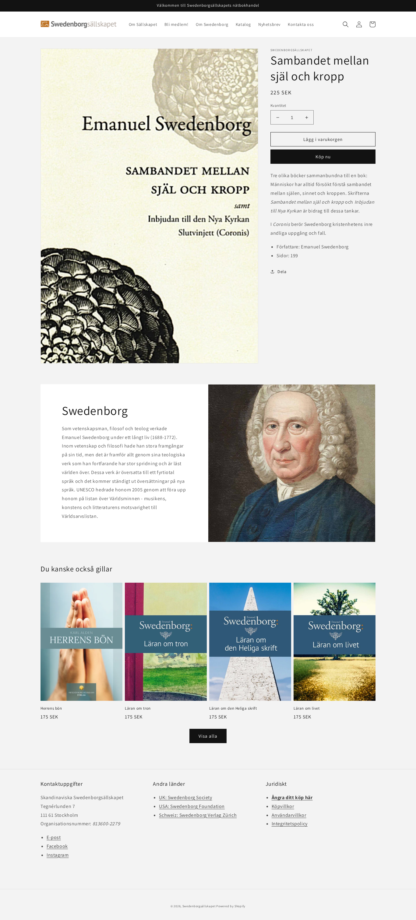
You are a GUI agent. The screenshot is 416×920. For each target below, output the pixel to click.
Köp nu (323, 157)
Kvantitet (278, 105)
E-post (54, 837)
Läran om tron (138, 708)
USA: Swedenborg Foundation (192, 806)
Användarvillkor (289, 815)
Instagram (58, 855)
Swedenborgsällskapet (199, 906)
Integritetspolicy (290, 823)
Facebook (57, 846)
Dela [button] (281, 271)
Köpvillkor (283, 806)
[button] (345, 24)
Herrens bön (51, 708)
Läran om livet (306, 708)
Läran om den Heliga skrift (233, 708)
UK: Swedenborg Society (185, 797)
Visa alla (208, 736)
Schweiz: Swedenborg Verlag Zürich (198, 815)
